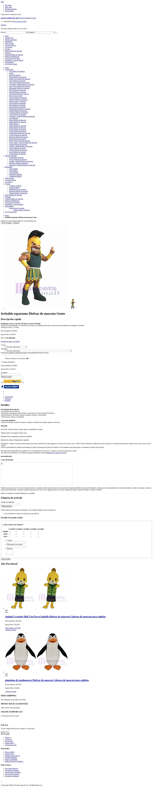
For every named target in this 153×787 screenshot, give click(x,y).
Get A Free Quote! (20, 21)
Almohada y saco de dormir (14, 60)
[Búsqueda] (56, 32)
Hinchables (8, 41)
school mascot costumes (13, 772)
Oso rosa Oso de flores (12, 58)
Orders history (9, 743)
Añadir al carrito (10, 630)
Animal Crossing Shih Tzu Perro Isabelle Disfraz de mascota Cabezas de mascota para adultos (55, 616)
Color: (3, 345)
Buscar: (3, 32)
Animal (9, 38)
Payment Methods (11, 758)
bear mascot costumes (12, 774)
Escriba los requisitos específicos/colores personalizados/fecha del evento (25, 353)
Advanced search (10, 745)
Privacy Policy (10, 752)
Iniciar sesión (9, 11)
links (2, 2)
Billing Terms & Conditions (14, 761)
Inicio (7, 215)
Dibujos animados (11, 40)
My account (9, 741)
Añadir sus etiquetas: (7, 502)
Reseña (9, 548)
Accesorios (8, 47)
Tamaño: (4, 349)
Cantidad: (4, 373)
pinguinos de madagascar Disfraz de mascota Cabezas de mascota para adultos (47, 680)
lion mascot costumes (12, 776)
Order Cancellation (11, 759)
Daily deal (8, 7)
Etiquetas (8, 399)
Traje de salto (9, 43)
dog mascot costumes (12, 770)
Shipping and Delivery (12, 756)
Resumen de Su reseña (14, 544)
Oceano (7, 49)
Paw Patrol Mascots (11, 768)
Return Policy (9, 754)
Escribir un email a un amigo (10, 341)
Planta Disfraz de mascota (13, 51)
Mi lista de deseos (11, 9)
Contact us (8, 739)
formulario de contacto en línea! (56, 453)
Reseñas (7, 400)
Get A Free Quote (11, 212)
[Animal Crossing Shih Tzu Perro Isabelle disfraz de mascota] (36, 608)
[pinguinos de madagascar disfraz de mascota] (36, 672)
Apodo (9, 540)
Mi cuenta (8, 5)
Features (9, 62)
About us (8, 737)
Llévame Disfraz (10, 45)
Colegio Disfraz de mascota (14, 55)
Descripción (9, 397)
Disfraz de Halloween (12, 56)
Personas (8, 53)
